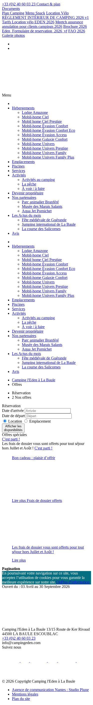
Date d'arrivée (13, 410)
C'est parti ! (11, 439)
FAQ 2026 (76, 31)
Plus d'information (75, 582)
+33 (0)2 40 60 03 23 (18, 638)
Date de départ (13, 416)
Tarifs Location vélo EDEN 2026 (28, 22)
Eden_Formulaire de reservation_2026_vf (34, 31)
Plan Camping (13, 13)
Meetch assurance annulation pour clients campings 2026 (42, 24)
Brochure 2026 (75, 26)
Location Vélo (57, 13)
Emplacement (40, 421)
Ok (58, 582)
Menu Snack (35, 13)
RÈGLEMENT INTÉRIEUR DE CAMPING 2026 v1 (45, 17)
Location (15, 421)
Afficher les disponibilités (13, 428)
